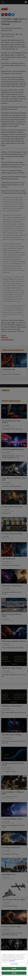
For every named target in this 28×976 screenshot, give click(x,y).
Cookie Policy (12, 960)
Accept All (14, 973)
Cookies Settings (14, 964)
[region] (14, 963)
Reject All (14, 968)
